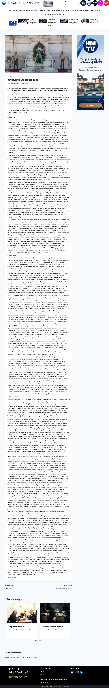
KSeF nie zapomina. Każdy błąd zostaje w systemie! (74, 21)
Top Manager (72, 10)
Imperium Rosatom (16, 627)
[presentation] (22, 613)
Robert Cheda (14, 83)
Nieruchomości (95, 10)
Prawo (65, 10)
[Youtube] (72, 672)
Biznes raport (51, 10)
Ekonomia (59, 10)
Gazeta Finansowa (19, 670)
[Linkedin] (81, 672)
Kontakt (42, 671)
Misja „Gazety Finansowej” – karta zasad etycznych (54, 679)
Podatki (47, 14)
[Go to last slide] (9, 621)
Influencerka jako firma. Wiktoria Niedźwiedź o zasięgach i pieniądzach (94, 22)
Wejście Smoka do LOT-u (64, 587)
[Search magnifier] (79, 3)
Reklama (42, 674)
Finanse (79, 10)
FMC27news (86, 10)
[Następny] (68, 621)
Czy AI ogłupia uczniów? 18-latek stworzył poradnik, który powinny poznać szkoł (32, 22)
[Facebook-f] (78, 672)
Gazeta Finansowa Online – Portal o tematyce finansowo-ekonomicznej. (18, 676)
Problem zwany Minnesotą (53, 627)
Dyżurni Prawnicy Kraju (38, 10)
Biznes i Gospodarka (24, 10)
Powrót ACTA (9, 587)
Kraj (10, 10)
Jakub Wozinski (50, 629)
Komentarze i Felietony (57, 14)
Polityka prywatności (45, 682)
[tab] (35, 640)
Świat (15, 10)
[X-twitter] (75, 672)
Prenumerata (43, 677)
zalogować (15, 657)
